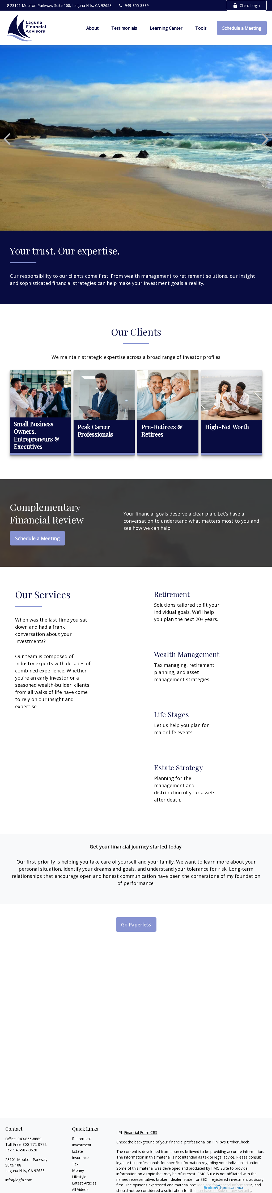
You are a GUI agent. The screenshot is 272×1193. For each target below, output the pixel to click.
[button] (92, 27)
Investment (81, 1144)
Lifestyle (79, 1176)
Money (78, 1170)
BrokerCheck (238, 1141)
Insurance (80, 1157)
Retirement (81, 1138)
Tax (75, 1163)
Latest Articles (84, 1183)
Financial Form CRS (140, 1132)
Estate (77, 1151)
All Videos (80, 1189)
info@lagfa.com (18, 1179)
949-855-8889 (137, 5)
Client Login (250, 5)
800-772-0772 (34, 1144)
